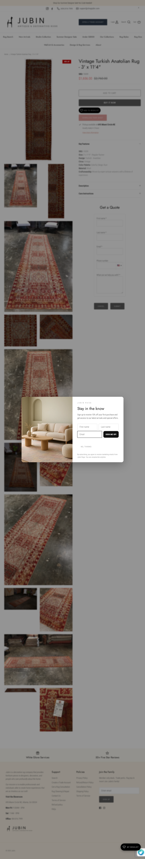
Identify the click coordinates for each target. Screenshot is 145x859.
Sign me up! (111, 434)
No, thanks (86, 447)
